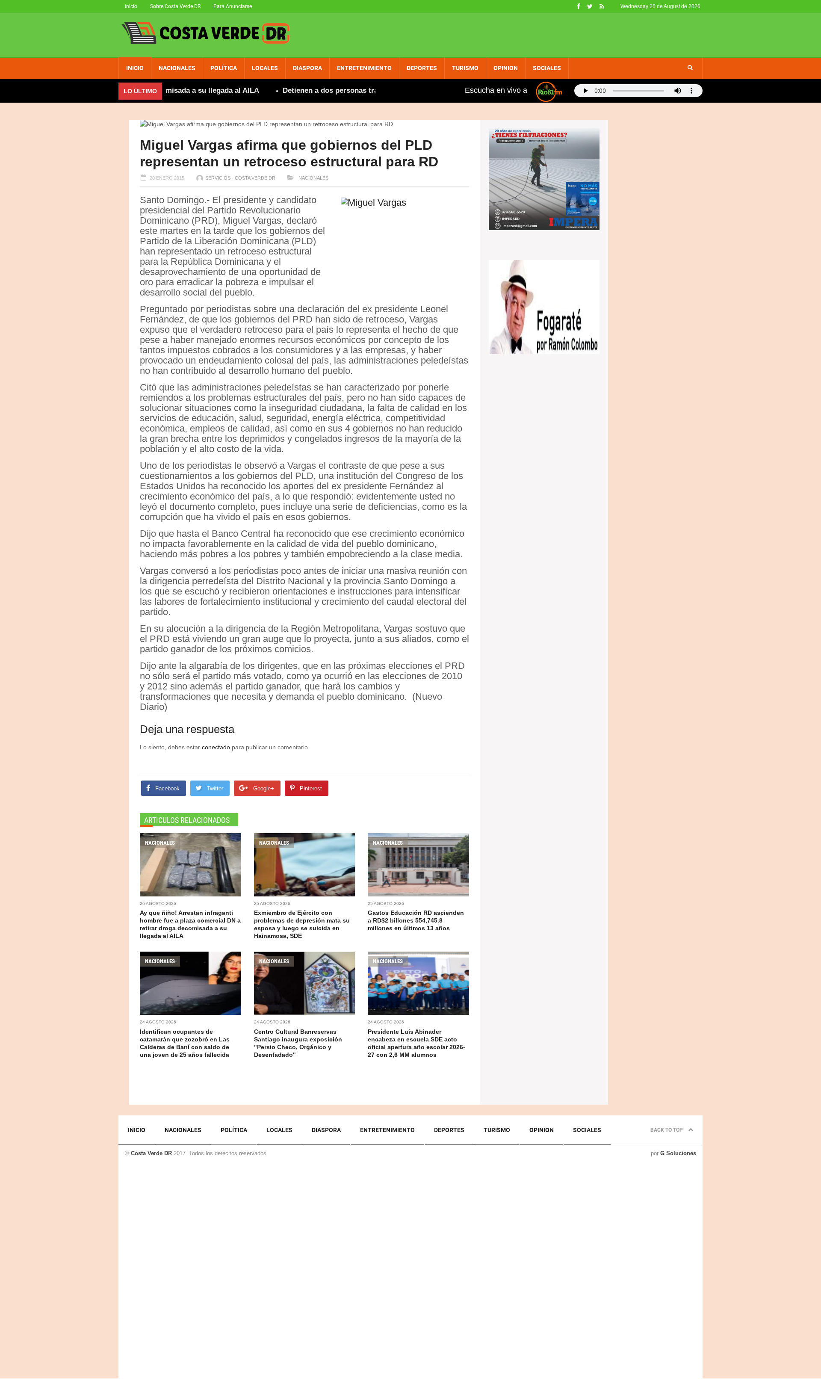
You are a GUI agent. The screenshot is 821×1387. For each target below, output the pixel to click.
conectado (216, 747)
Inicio (131, 6)
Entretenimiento (364, 68)
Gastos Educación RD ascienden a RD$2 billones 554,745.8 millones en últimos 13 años (416, 920)
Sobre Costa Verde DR (175, 6)
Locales (265, 68)
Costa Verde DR (151, 1153)
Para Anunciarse (232, 6)
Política (223, 68)
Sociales (547, 68)
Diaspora (307, 68)
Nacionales (177, 68)
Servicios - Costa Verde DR (240, 177)
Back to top (667, 1130)
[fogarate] (544, 306)
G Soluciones (678, 1153)
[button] (690, 68)
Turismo (465, 68)
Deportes (422, 68)
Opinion (505, 68)
